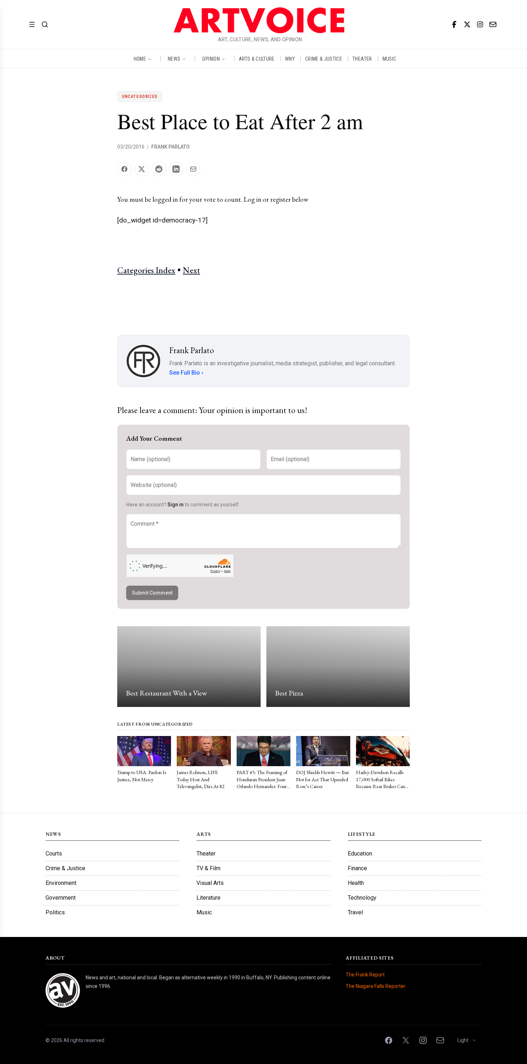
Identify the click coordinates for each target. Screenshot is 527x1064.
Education (360, 853)
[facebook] (454, 24)
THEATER (362, 58)
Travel (355, 912)
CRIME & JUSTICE (323, 58)
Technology (362, 897)
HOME (140, 58)
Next (191, 270)
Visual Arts (210, 883)
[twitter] (467, 24)
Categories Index (146, 270)
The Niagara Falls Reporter (375, 986)
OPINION (210, 58)
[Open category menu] (31, 24)
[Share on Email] (193, 169)
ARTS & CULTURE (257, 58)
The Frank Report (365, 975)
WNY (290, 58)
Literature (208, 897)
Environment (61, 883)
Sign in (175, 504)
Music (204, 912)
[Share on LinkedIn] (176, 169)
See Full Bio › (186, 372)
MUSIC (390, 58)
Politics (55, 912)
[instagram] (480, 24)
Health (356, 883)
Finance (357, 868)
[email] (493, 24)
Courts (54, 853)
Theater (205, 853)
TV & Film (208, 868)
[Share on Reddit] (159, 169)
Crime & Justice (65, 868)
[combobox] (467, 1040)
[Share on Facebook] (124, 169)
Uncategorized (139, 96)
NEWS (174, 58)
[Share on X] (141, 169)
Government (61, 897)
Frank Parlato (170, 147)
